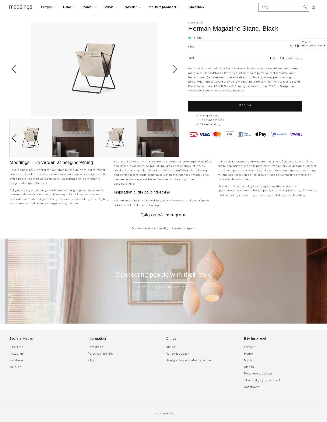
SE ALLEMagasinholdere (313, 44)
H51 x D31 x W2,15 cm (286, 58)
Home (248, 353)
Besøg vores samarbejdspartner (188, 360)
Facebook (16, 360)
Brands (249, 367)
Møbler (249, 360)
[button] (13, 69)
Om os (170, 347)
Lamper (249, 347)
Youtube (15, 367)
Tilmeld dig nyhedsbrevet (262, 380)
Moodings (168, 413)
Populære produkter (258, 373)
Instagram (16, 353)
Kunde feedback (177, 353)
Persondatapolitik (100, 353)
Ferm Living (196, 23)
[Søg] (305, 7)
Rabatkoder (252, 387)
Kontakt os (95, 347)
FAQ (91, 360)
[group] (94, 69)
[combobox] (283, 7)
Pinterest (16, 347)
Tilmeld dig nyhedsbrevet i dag (163, 287)
